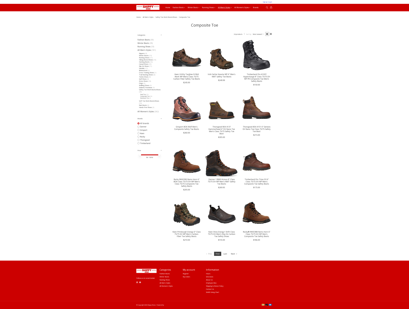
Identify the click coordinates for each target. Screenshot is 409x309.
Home (167, 7)
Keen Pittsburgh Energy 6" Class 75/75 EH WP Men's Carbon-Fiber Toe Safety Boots (187, 234)
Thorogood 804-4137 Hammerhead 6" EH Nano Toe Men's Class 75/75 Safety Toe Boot (221, 130)
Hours (208, 274)
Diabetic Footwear (145, 87)
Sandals (141, 68)
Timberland (145, 143)
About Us (209, 280)
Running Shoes (144, 46)
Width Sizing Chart (212, 292)
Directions (209, 277)
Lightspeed (167, 305)
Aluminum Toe (144, 98)
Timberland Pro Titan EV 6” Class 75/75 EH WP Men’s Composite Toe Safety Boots (256, 181)
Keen (142, 133)
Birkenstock (143, 70)
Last (225, 253)
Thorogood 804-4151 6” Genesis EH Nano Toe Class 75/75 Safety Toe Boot (257, 128)
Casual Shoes (143, 64)
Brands (256, 7)
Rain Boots (143, 105)
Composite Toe (145, 96)
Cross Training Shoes (146, 72)
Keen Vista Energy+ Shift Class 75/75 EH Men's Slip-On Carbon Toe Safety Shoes (221, 234)
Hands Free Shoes (145, 107)
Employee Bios (211, 283)
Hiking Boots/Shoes (146, 60)
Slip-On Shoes (144, 66)
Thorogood (145, 140)
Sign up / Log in (267, 2)
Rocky (142, 136)
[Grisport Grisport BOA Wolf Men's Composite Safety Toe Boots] (187, 108)
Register (186, 274)
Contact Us (210, 289)
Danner (143, 126)
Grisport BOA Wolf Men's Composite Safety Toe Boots (186, 127)
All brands (144, 123)
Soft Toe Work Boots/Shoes (149, 101)
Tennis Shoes (143, 77)
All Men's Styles (148, 17)
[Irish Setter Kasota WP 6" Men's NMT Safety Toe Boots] (222, 55)
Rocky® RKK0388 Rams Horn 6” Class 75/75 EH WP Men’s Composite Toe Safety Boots (256, 234)
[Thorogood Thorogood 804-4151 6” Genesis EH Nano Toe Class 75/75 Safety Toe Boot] (257, 108)
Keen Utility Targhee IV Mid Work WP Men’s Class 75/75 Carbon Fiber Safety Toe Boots (186, 76)
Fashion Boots (144, 39)
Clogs (141, 83)
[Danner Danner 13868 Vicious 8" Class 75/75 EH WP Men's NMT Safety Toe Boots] (222, 160)
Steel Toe (143, 94)
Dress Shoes (143, 81)
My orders (186, 277)
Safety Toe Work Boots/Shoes (166, 17)
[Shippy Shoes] (147, 7)
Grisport (143, 130)
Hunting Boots (144, 62)
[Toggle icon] (267, 7)
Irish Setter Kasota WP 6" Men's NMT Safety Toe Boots (221, 75)
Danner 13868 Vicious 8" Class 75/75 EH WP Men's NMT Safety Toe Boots (221, 181)
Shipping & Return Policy (214, 286)
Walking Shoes (144, 85)
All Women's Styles (146, 111)
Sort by (248, 34)
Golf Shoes (143, 79)
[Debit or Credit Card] (266, 305)
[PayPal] (263, 305)
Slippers (142, 53)
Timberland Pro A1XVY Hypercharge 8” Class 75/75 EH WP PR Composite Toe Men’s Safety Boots (256, 77)
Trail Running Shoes (146, 75)
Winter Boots (143, 43)
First (218, 253)
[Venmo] (270, 305)
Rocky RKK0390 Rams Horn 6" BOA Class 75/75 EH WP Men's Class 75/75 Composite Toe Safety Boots (187, 182)
